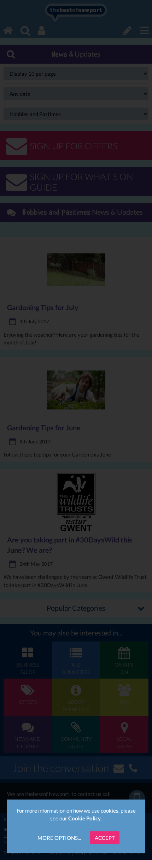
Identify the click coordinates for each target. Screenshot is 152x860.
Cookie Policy (84, 818)
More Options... (59, 838)
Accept (105, 838)
